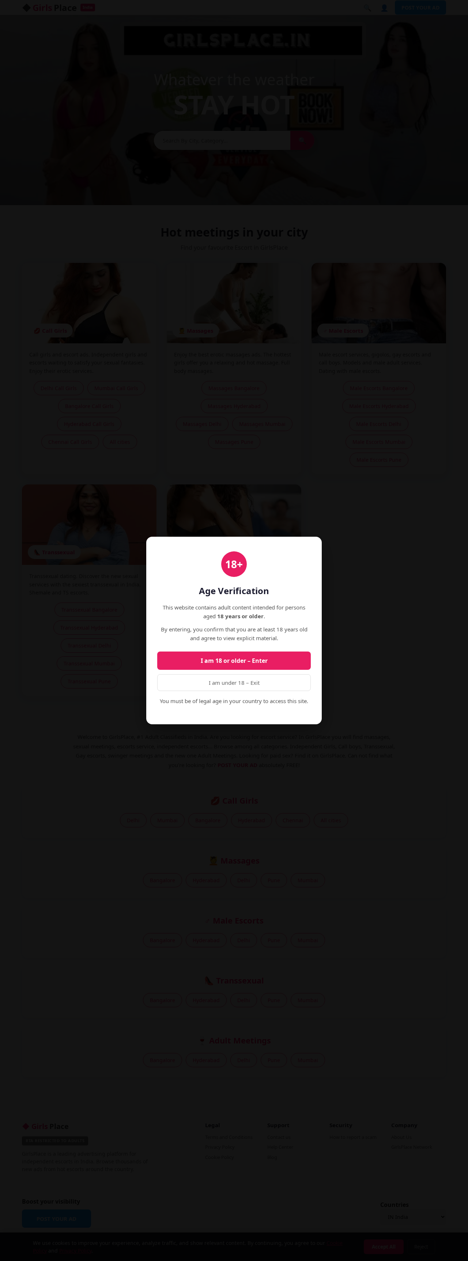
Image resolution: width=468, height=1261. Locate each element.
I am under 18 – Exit (234, 682)
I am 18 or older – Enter (234, 661)
